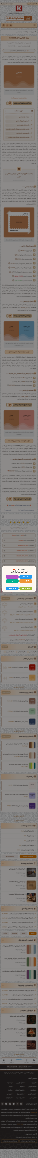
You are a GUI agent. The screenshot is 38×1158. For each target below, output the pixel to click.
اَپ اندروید (25, 588)
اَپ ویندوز (11, 588)
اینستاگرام (12, 577)
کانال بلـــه (12, 581)
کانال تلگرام (26, 577)
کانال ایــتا (25, 581)
